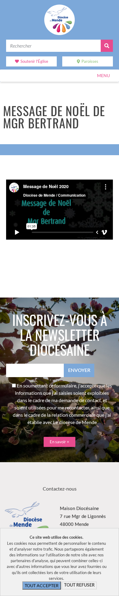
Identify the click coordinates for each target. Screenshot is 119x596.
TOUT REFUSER (79, 585)
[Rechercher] (107, 46)
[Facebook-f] (51, 477)
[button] (103, 76)
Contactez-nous (60, 488)
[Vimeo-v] (68, 477)
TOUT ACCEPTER (42, 585)
